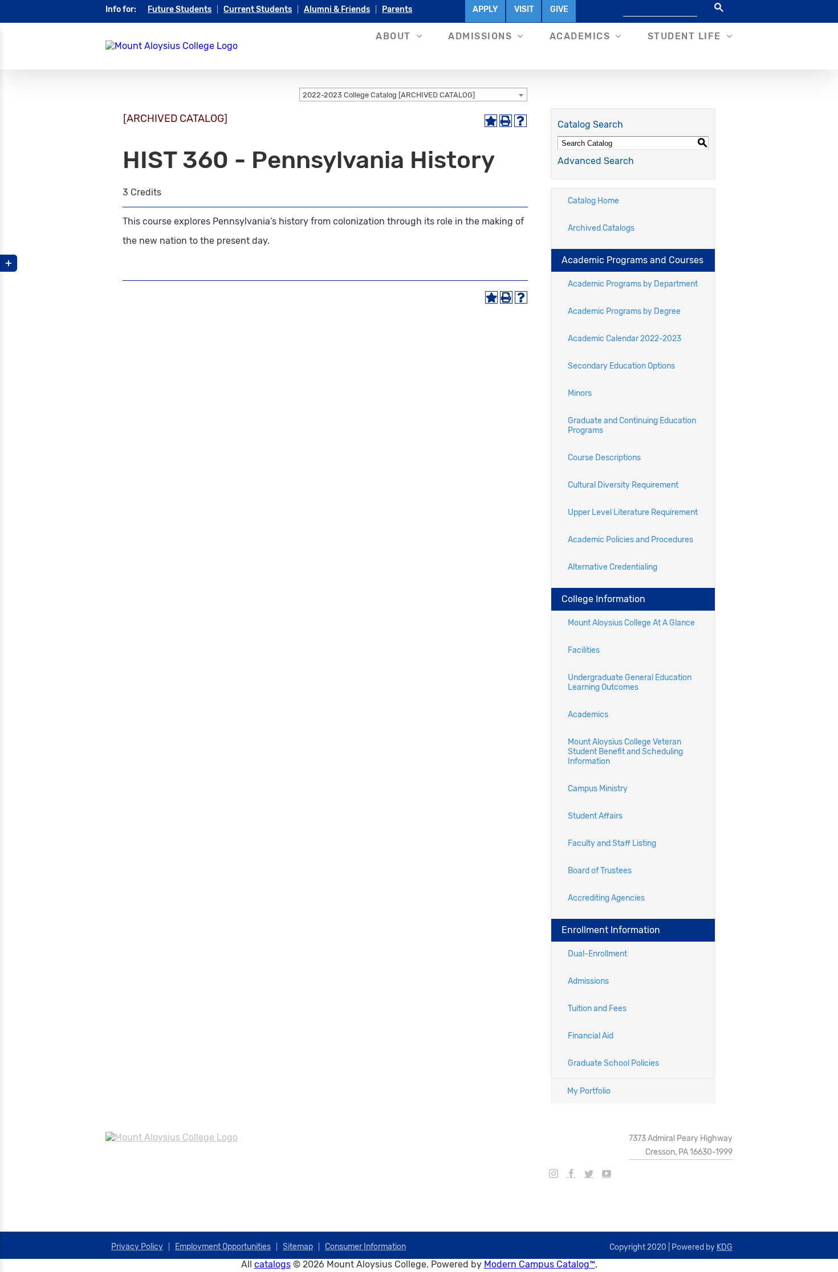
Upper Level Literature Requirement (633, 512)
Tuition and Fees (597, 1008)
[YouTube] (606, 1173)
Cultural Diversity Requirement (623, 485)
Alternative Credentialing (612, 567)
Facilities (584, 650)
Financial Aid (590, 1036)
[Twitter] (588, 1173)
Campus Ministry (598, 789)
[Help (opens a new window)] (520, 120)
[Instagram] (553, 1173)
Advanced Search (596, 161)
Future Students (179, 9)
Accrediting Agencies (606, 898)
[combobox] (413, 94)
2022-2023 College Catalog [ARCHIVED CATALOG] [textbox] (389, 95)
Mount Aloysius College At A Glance (631, 623)
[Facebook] (571, 1173)
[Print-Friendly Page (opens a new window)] (505, 120)
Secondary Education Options (621, 366)
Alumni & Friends (337, 9)
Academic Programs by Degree (624, 311)
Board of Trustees (600, 871)
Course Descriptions (604, 458)
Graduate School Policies (613, 1063)
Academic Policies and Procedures (630, 540)
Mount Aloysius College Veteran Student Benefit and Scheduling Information (625, 751)
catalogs (272, 1264)
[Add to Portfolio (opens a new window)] (491, 120)
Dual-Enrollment (597, 954)
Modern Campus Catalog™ (539, 1264)
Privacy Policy (137, 1246)
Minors (580, 393)
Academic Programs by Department (633, 284)
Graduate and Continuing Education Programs (632, 425)
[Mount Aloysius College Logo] (171, 45)
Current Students (257, 9)
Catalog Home (593, 201)
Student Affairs (595, 816)
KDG (725, 1247)
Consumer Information (365, 1246)
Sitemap (298, 1246)
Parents (397, 9)
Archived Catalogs (601, 228)
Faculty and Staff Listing (612, 843)
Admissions (588, 981)
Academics (588, 714)
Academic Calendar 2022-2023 (624, 338)
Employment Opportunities (223, 1246)
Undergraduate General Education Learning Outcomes (629, 682)
